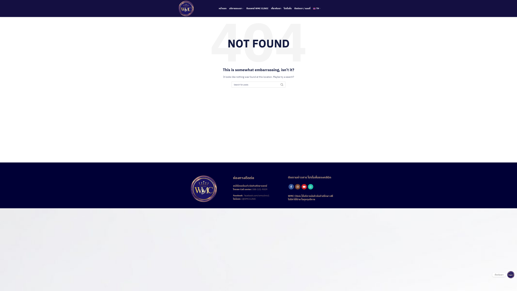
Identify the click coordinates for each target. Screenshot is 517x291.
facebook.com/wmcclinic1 (256, 195)
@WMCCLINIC (249, 199)
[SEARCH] (281, 85)
